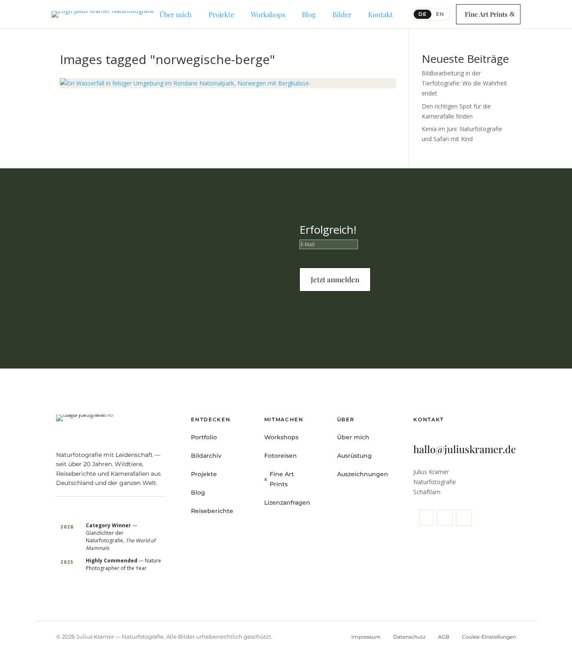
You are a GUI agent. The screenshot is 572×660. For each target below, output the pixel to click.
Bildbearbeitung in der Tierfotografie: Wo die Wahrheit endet (464, 83)
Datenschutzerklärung (418, 313)
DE (422, 14)
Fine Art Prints (486, 14)
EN (440, 14)
